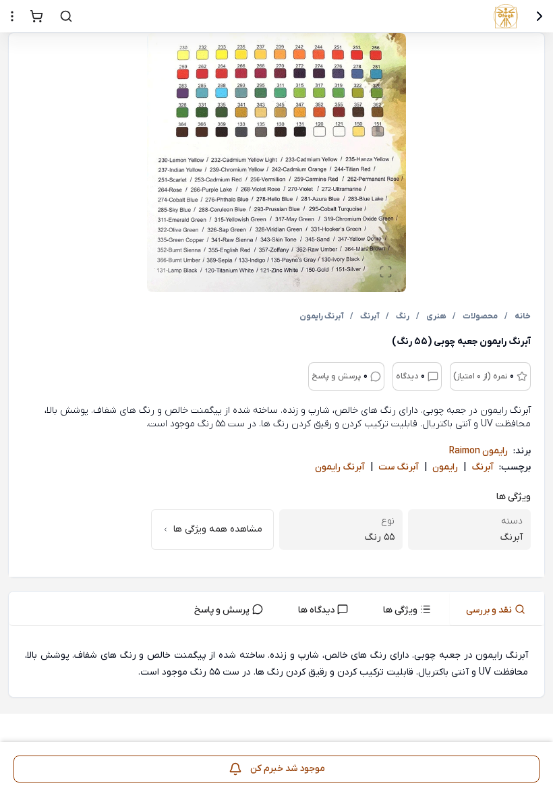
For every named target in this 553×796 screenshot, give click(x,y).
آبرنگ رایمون (340, 467)
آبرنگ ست (398, 467)
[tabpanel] (276, 664)
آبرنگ (482, 467)
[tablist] (276, 609)
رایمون (445, 467)
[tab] (497, 608)
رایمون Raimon (478, 451)
